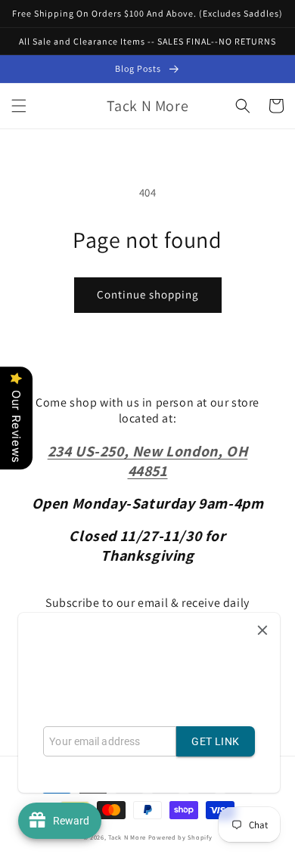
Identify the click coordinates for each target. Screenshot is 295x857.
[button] (19, 105)
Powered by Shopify (180, 837)
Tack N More (128, 837)
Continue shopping (148, 294)
